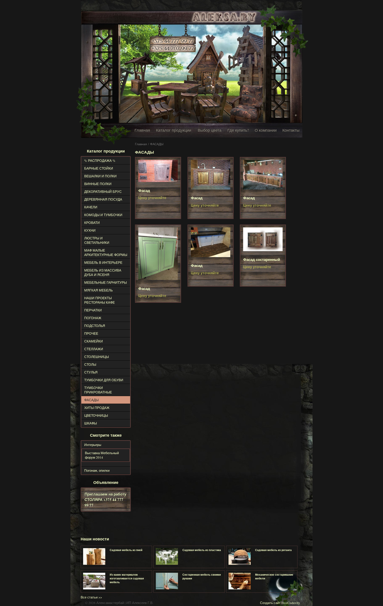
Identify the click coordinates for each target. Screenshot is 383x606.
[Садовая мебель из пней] (94, 556)
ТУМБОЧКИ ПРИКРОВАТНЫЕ (98, 389)
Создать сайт (270, 602)
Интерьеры (92, 444)
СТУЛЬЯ (91, 372)
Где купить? (238, 130)
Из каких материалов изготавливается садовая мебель (127, 578)
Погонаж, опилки (96, 470)
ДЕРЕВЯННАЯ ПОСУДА (103, 199)
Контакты (290, 130)
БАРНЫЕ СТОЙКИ (98, 168)
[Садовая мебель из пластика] (167, 556)
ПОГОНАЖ (92, 318)
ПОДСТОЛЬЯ (94, 325)
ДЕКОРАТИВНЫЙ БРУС (103, 191)
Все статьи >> (91, 597)
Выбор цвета (209, 130)
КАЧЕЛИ (90, 207)
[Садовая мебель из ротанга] (240, 556)
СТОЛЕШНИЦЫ (96, 356)
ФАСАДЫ (91, 400)
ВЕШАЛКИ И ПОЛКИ (100, 176)
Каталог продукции (173, 130)
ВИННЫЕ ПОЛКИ (97, 184)
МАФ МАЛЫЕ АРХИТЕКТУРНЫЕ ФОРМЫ (105, 252)
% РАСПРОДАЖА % (99, 160)
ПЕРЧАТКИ (93, 310)
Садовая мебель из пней (126, 550)
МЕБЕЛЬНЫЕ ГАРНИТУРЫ (105, 282)
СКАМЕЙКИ (93, 341)
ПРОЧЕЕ (91, 333)
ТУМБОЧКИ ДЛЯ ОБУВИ (103, 380)
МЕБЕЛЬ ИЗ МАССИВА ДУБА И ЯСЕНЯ (102, 272)
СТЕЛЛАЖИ (93, 349)
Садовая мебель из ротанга (273, 550)
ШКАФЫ (90, 423)
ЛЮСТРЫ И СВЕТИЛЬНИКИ (96, 240)
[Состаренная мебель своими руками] (167, 581)
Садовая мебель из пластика (201, 550)
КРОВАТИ (92, 222)
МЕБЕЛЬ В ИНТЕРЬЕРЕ (103, 262)
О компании (266, 130)
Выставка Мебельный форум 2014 (102, 455)
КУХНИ (90, 230)
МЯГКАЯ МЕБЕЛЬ (98, 290)
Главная (142, 130)
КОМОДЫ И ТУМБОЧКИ (103, 215)
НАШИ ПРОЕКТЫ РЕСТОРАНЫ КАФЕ (99, 300)
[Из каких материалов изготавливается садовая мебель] (94, 581)
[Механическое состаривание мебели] (240, 581)
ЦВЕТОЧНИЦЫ (96, 415)
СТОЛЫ (90, 364)
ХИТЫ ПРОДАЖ (96, 407)
